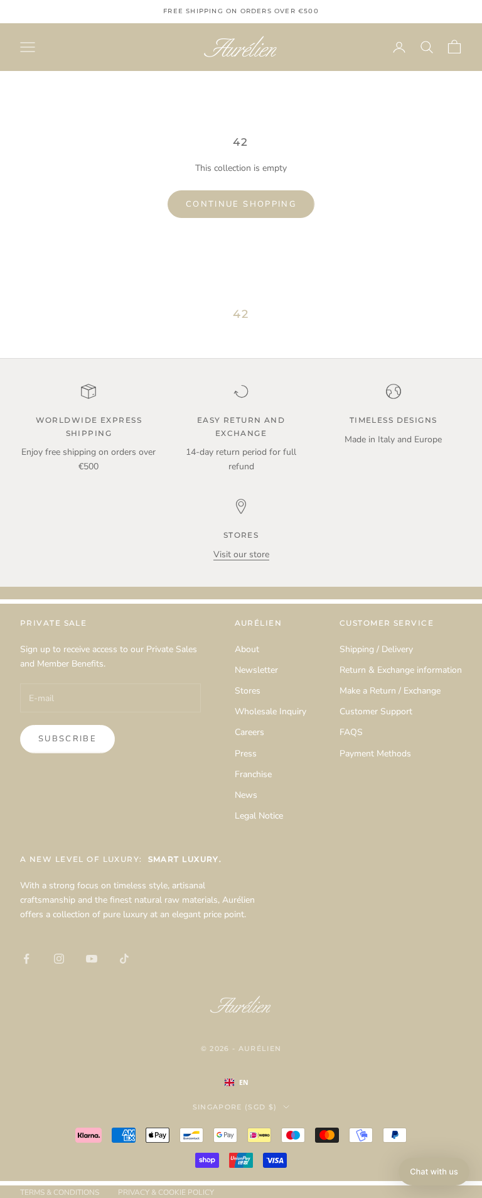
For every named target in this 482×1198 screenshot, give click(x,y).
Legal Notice (259, 816)
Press (246, 754)
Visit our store (241, 554)
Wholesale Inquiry (270, 711)
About (247, 649)
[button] (434, 1171)
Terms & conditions (59, 1192)
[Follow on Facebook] (26, 958)
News (246, 795)
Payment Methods (375, 754)
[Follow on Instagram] (59, 958)
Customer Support (376, 711)
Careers (249, 732)
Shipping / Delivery (376, 649)
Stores (247, 691)
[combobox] (249, 1082)
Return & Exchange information (401, 670)
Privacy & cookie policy (166, 1192)
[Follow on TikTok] (124, 958)
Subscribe (67, 738)
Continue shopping (241, 204)
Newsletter (256, 670)
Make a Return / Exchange (390, 691)
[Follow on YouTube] (91, 958)
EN (244, 1082)
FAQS (351, 732)
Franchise (253, 774)
